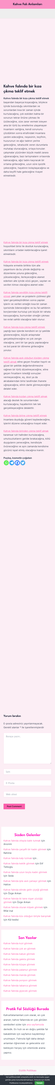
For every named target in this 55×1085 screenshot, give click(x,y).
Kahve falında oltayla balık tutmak (22, 840)
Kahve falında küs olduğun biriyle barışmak (27, 916)
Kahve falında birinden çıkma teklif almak (26, 431)
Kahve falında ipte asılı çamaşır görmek (25, 881)
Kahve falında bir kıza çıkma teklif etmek (26, 242)
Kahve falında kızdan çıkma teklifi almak (25, 396)
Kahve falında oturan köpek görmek (23, 907)
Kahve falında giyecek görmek (20, 990)
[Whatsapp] (6, 462)
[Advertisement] (27, 48)
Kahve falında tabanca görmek (20, 985)
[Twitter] (22, 462)
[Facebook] (17, 462)
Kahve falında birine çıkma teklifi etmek (25, 415)
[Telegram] (11, 462)
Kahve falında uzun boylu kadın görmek (25, 872)
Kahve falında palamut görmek (20, 969)
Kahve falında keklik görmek (19, 863)
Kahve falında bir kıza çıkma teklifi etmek (26, 261)
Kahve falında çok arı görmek (20, 948)
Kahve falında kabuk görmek (19, 953)
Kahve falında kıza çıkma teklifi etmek (24, 327)
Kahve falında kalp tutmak (18, 858)
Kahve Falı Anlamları (27, 4)
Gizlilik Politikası (27, 1070)
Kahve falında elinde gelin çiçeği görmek (26, 889)
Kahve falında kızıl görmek (18, 943)
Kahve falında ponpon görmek (20, 980)
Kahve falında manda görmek (20, 975)
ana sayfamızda (35, 1024)
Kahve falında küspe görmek (19, 964)
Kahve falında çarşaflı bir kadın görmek (25, 849)
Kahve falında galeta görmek (19, 959)
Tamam (39, 1083)
